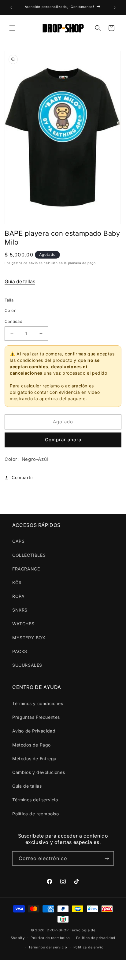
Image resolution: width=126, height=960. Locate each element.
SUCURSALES (27, 665)
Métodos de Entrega (34, 758)
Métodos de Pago (31, 744)
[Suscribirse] (106, 858)
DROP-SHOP (58, 930)
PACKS (19, 651)
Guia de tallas (27, 786)
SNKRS (20, 609)
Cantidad (13, 321)
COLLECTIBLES (29, 555)
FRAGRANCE (26, 568)
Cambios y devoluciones (38, 772)
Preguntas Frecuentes (36, 717)
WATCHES (23, 623)
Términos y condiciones (37, 703)
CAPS (18, 541)
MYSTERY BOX (29, 637)
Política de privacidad (95, 938)
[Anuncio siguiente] (114, 7)
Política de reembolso (35, 813)
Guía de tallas (20, 281)
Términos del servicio (35, 799)
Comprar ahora (63, 440)
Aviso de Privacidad (33, 730)
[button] (12, 28)
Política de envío (88, 947)
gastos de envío (25, 263)
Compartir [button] (22, 477)
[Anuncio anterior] (11, 7)
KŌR (17, 582)
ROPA (18, 596)
